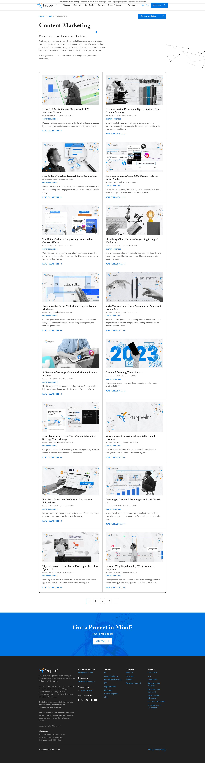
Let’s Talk (157, 5)
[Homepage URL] (47, 5)
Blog (50, 16)
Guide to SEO (152, 680)
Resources (131, 5)
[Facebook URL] (78, 700)
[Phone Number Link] (147, 6)
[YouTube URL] (95, 700)
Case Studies (89, 5)
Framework (130, 676)
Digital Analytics (110, 687)
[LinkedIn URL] (91, 700)
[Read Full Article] (70, 91)
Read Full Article (50, 131)
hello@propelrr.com (85, 673)
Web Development (111, 694)
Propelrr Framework (116, 5)
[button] (143, 5)
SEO (105, 673)
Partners (101, 5)
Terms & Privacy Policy (156, 750)
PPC (105, 683)
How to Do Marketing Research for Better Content (69, 176)
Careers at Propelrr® (133, 683)
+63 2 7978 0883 (87, 690)
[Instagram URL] (86, 701)
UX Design (108, 690)
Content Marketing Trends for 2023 (125, 372)
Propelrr (42, 16)
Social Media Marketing (112, 680)
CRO (106, 697)
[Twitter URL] (82, 700)
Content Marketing (49, 119)
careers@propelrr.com (86, 681)
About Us (66, 5)
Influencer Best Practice (156, 702)
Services (77, 5)
